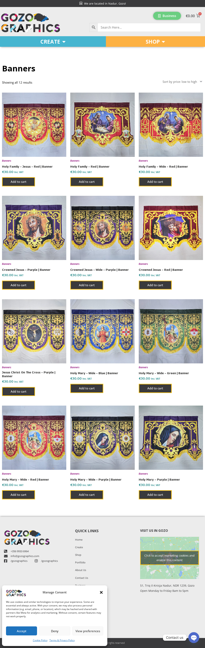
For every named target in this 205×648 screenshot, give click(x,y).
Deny (54, 631)
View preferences (87, 631)
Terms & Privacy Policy (62, 640)
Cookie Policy (40, 640)
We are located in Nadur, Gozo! (104, 3)
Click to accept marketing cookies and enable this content (169, 558)
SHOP (153, 41)
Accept (21, 631)
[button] (101, 592)
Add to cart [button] (18, 182)
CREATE (50, 41)
